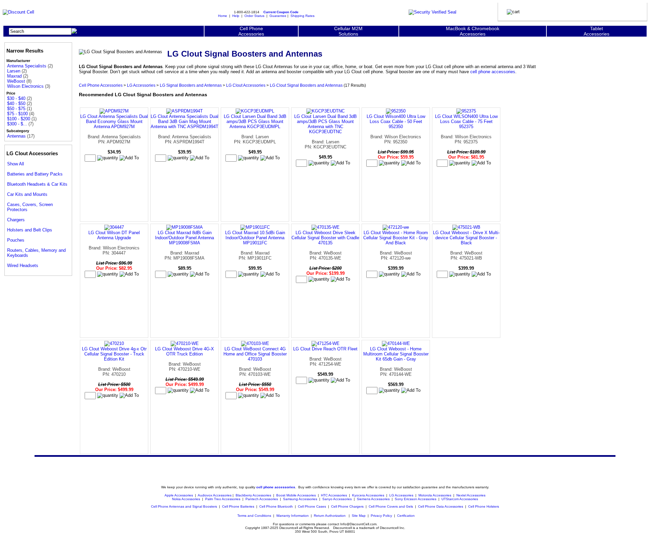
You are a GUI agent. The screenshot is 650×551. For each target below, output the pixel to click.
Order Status (254, 16)
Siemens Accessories (373, 499)
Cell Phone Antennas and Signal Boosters (184, 506)
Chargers (16, 219)
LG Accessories (141, 85)
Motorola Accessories (434, 495)
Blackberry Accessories (253, 495)
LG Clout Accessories (245, 85)
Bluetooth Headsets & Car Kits (37, 184)
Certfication (406, 515)
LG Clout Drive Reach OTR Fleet (325, 348)
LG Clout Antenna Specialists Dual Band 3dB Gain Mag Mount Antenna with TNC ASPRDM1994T (184, 121)
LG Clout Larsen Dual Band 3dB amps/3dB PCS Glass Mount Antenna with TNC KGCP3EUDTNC (325, 124)
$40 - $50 (16, 103)
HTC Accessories (334, 495)
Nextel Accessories (470, 495)
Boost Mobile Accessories (296, 495)
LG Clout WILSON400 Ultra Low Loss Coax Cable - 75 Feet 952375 (466, 121)
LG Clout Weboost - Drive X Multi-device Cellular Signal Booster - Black (466, 237)
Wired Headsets (22, 265)
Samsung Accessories (300, 499)
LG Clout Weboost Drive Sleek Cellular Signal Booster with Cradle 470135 (325, 237)
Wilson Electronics (25, 86)
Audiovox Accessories (215, 495)
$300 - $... (17, 123)
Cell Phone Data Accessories (440, 506)
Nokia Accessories (186, 499)
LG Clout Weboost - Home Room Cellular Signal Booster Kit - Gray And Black (395, 237)
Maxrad (14, 76)
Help (235, 16)
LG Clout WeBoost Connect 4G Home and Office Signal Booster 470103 (255, 354)
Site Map (359, 515)
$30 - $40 (16, 98)
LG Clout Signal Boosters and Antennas (306, 85)
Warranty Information (292, 515)
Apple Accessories (179, 495)
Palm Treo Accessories (222, 499)
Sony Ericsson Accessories (415, 499)
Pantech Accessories (261, 499)
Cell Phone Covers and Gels (391, 506)
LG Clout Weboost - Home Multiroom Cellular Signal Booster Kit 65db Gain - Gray (396, 354)
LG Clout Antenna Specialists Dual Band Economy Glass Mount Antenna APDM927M (114, 121)
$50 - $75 (16, 108)
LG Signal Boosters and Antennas (191, 85)
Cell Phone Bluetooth (276, 506)
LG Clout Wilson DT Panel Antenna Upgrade (114, 235)
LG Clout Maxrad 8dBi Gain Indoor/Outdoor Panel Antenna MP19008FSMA (184, 237)
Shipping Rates (302, 16)
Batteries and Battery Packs (35, 174)
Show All (15, 163)
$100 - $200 (18, 118)
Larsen (13, 71)
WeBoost (16, 81)
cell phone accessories (492, 71)
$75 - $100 (17, 113)
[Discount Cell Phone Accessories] (18, 12)
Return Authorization (330, 515)
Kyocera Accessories (368, 495)
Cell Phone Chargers (347, 506)
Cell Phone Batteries (238, 506)
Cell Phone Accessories (101, 85)
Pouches (15, 240)
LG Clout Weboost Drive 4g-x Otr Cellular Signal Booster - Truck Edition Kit (114, 354)
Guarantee (277, 16)
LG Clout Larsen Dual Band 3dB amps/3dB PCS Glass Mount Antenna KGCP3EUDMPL (255, 121)
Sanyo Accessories (337, 499)
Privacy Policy (381, 515)
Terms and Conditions (254, 515)
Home (222, 16)
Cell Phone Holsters (483, 506)
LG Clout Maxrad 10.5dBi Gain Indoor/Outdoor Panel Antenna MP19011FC (255, 237)
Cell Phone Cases (312, 506)
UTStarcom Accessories (459, 499)
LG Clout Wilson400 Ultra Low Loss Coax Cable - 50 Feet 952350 (396, 121)
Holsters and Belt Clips (29, 229)
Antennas (16, 136)
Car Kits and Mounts (27, 194)
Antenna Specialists (26, 65)
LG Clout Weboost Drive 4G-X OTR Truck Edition (184, 351)
